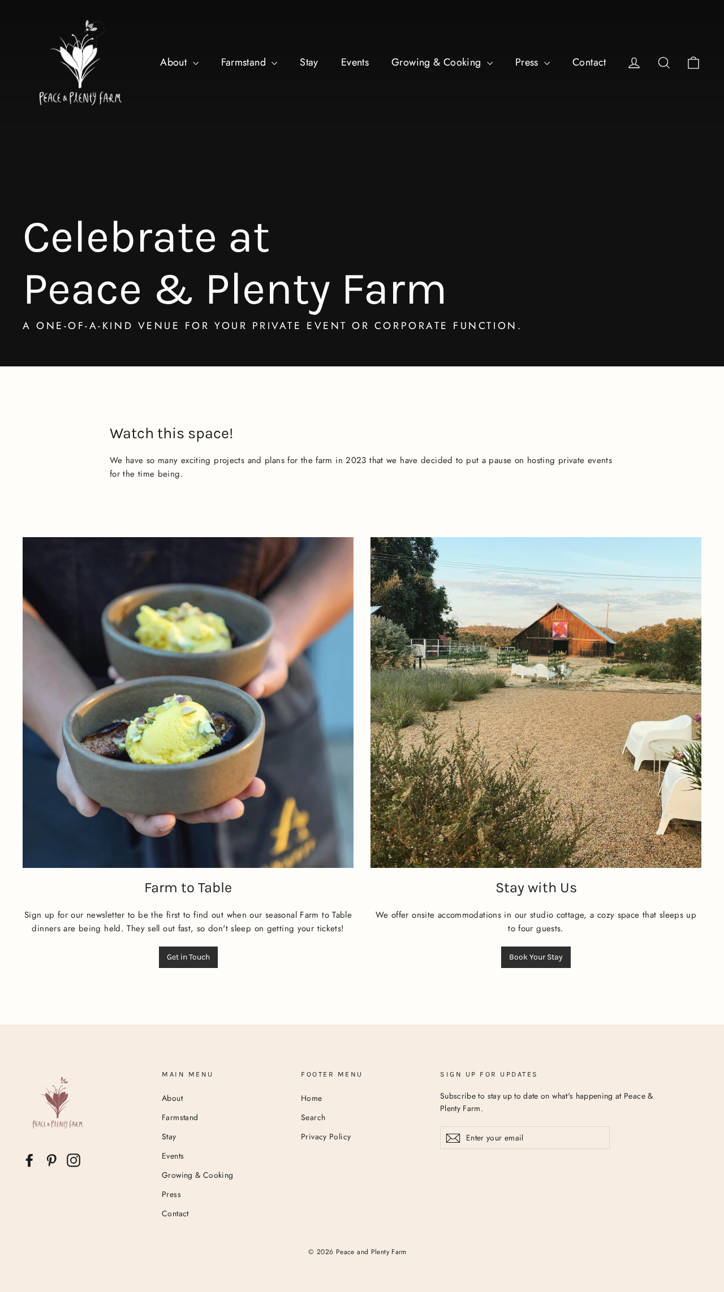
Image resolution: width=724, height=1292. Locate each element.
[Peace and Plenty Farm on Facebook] (29, 1160)
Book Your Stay (536, 957)
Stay (309, 62)
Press (528, 62)
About (174, 62)
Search (313, 1117)
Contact (589, 62)
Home (311, 1098)
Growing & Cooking (437, 62)
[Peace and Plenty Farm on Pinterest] (51, 1160)
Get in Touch (188, 957)
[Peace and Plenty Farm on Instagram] (73, 1160)
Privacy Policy (326, 1136)
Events (355, 62)
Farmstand (245, 62)
